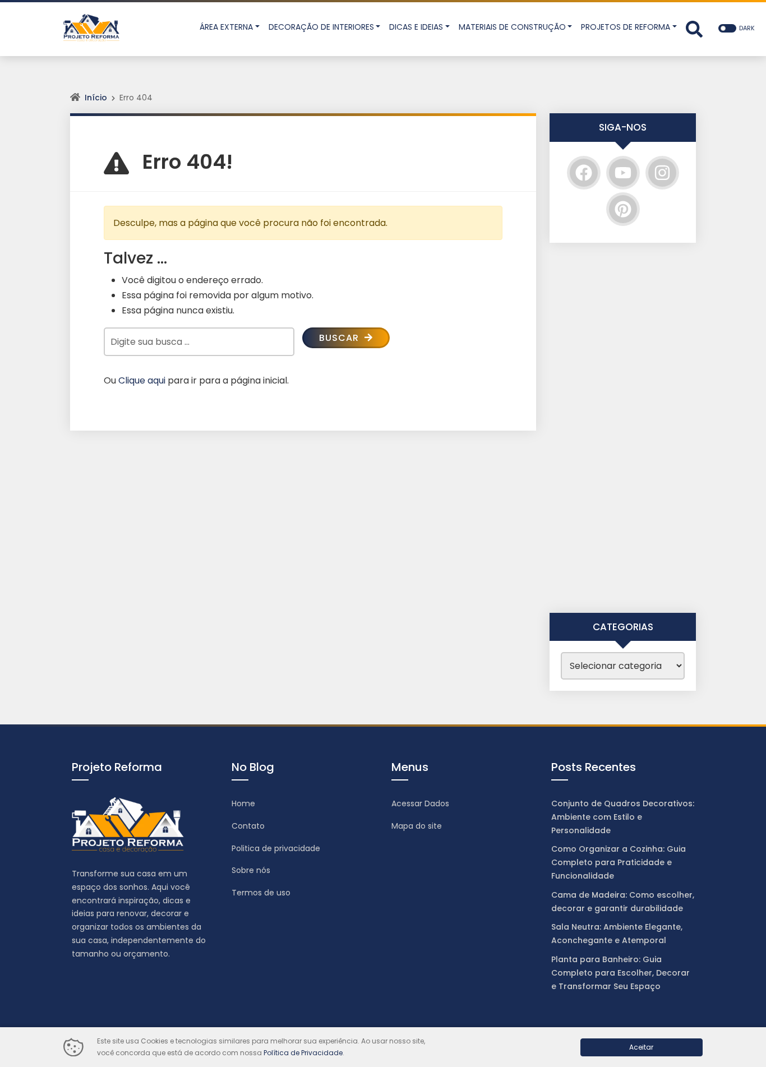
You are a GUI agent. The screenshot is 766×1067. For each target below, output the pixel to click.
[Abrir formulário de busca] (694, 28)
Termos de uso (261, 892)
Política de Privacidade (303, 1052)
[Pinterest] (623, 209)
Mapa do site (416, 826)
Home (243, 803)
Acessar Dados (420, 803)
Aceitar (641, 1047)
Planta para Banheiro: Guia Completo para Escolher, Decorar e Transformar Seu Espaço (620, 973)
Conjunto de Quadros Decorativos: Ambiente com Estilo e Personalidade (622, 817)
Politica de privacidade (276, 848)
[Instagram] (662, 173)
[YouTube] (623, 173)
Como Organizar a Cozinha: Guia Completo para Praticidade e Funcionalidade (618, 862)
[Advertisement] (623, 428)
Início (96, 97)
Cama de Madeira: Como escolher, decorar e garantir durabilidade (622, 901)
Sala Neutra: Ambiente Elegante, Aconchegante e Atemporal (616, 933)
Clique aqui (141, 380)
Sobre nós (251, 870)
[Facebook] (584, 173)
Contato (248, 826)
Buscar (340, 337)
